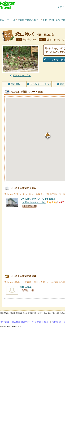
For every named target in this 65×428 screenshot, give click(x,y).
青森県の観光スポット (29, 19)
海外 (26, 12)
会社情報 (4, 322)
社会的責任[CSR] (40, 322)
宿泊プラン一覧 (29, 206)
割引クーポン (55, 12)
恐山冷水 (24, 34)
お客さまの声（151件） (34, 202)
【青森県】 (38, 199)
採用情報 (56, 322)
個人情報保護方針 (21, 322)
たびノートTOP (7, 19)
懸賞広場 (40, 12)
